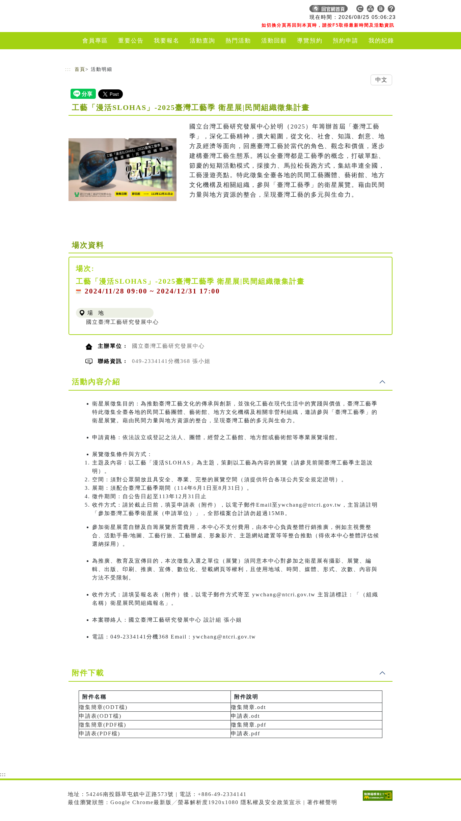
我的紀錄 (381, 40)
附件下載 (88, 673)
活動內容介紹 (96, 381)
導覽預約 (310, 40)
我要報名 (167, 40)
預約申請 (345, 40)
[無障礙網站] (379, 800)
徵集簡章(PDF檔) (102, 725)
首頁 (80, 69)
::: (68, 69)
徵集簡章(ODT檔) (103, 707)
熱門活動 (238, 40)
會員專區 (95, 40)
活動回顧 (274, 40)
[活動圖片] (123, 169)
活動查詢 (202, 40)
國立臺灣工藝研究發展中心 (122, 322)
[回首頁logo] (112, 10)
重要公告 (131, 40)
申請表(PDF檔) (99, 733)
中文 (381, 80)
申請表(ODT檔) (100, 716)
